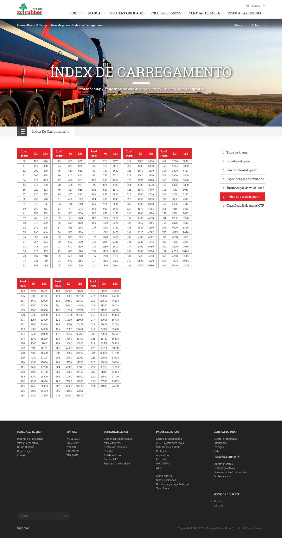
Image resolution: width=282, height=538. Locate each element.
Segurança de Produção (117, 463)
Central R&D (111, 459)
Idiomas (255, 5)
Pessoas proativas (224, 468)
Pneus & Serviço (38, 25)
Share (238, 25)
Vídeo (217, 451)
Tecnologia (162, 488)
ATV (158, 467)
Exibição (219, 447)
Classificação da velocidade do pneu (245, 192)
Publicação (220, 442)
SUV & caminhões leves (170, 442)
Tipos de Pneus (236, 152)
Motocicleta (163, 463)
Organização (24, 451)
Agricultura (162, 455)
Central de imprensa (225, 438)
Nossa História (25, 447)
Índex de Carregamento (88, 25)
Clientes (108, 451)
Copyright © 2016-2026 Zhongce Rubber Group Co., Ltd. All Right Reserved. (221, 528)
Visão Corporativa (28, 442)
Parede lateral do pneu (241, 170)
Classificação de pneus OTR (245, 205)
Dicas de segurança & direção (173, 484)
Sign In (218, 501)
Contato (21, 455)
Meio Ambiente (113, 442)
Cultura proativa (223, 463)
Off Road (161, 451)
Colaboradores (112, 455)
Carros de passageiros (169, 438)
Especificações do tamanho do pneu (245, 183)
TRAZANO (72, 455)
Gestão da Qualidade (116, 447)
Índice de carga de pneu (242, 197)
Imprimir (261, 25)
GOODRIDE (72, 451)
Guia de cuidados (166, 480)
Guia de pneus (61, 25)
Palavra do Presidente (30, 438)
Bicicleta (161, 459)
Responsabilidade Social (118, 438)
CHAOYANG (73, 442)
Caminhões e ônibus (168, 447)
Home (21, 25)
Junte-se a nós (222, 476)
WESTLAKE (73, 438)
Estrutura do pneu (238, 161)
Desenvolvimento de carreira (230, 472)
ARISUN (71, 447)
